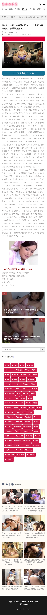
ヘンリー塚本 (10, 393)
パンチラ (9, 426)
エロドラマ (6, 34)
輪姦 (28, 402)
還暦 (38, 9)
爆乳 (8, 374)
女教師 (24, 407)
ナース (38, 435)
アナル (37, 421)
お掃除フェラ (26, 374)
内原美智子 (28, 426)
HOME (6, 17)
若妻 (11, 9)
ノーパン (37, 417)
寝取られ (16, 374)
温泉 (17, 398)
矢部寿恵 (18, 440)
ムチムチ (13, 34)
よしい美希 (20, 435)
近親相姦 (19, 370)
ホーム (4, 9)
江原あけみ (31, 454)
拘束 (17, 407)
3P (19, 393)
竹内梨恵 (19, 421)
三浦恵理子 (10, 421)
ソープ (36, 440)
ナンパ (35, 388)
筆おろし (32, 379)
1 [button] (3, 39)
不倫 (27, 370)
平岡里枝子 (36, 431)
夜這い (26, 393)
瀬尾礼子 (27, 445)
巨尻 (29, 34)
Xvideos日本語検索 (7, 357)
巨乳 (8, 365)
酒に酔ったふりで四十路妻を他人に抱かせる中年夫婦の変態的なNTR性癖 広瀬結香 (34, 535)
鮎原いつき (10, 450)
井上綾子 (9, 440)
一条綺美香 (26, 431)
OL (25, 412)
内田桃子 (24, 34)
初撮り (23, 379)
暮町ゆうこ (21, 454)
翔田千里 (9, 407)
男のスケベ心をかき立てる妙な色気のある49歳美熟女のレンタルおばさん (12, 535)
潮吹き (33, 384)
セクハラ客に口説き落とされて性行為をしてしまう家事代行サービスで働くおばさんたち (34, 509)
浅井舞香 (18, 426)
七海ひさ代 (37, 445)
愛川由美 (28, 417)
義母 (35, 374)
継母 (31, 398)
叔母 (24, 398)
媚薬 (36, 426)
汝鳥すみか (29, 450)
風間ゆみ (28, 421)
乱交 (35, 402)
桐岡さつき (10, 435)
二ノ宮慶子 (10, 459)
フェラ (32, 407)
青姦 (18, 412)
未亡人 (25, 384)
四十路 (24, 9)
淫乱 (18, 388)
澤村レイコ (10, 417)
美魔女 (15, 379)
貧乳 (8, 379)
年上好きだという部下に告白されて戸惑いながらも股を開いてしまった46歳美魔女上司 (12, 509)
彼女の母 (29, 435)
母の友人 (18, 445)
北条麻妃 (27, 440)
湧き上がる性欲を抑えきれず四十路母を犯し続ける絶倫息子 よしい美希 (34, 562)
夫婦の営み (10, 388)
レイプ (19, 34)
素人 (40, 407)
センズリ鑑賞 (10, 454)
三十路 (17, 9)
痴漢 (17, 431)
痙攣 (34, 370)
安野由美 (19, 417)
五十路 (32, 9)
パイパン (9, 398)
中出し (15, 365)
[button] (23, 469)
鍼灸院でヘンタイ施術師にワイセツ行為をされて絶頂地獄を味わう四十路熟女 (12, 562)
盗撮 (33, 393)
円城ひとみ (10, 412)
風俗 (31, 412)
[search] (43, 349)
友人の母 (26, 388)
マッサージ (10, 402)
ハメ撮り (17, 384)
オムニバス (20, 402)
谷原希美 (9, 431)
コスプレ (19, 450)
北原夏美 (9, 445)
